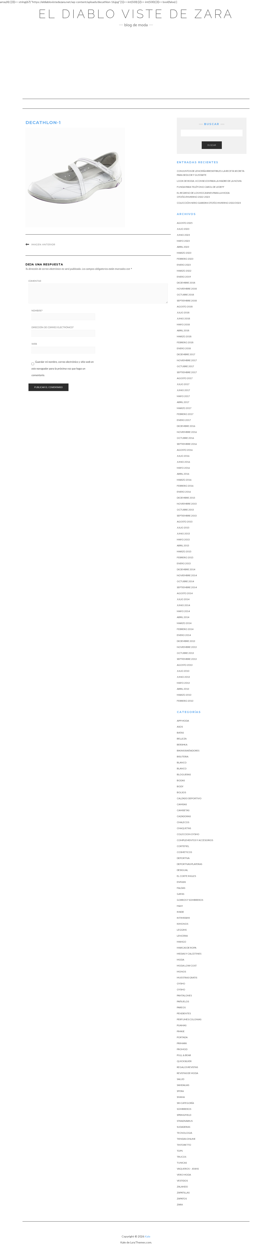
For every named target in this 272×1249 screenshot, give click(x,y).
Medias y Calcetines (189, 953)
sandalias (183, 1085)
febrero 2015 (185, 557)
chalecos (183, 822)
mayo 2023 (183, 240)
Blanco (182, 762)
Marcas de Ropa (186, 947)
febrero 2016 (185, 485)
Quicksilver (184, 1061)
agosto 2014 (185, 593)
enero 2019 (184, 276)
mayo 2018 (183, 324)
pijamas (181, 1025)
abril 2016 (183, 473)
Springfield (184, 1114)
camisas (182, 804)
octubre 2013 (185, 652)
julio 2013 (183, 670)
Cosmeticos (184, 852)
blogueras (184, 774)
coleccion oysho (188, 834)
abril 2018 (183, 330)
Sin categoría (185, 1102)
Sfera (180, 1091)
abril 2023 (183, 246)
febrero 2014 (185, 629)
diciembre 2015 (186, 497)
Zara (180, 1204)
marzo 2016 (184, 479)
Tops (180, 1150)
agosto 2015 (185, 521)
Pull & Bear (184, 1055)
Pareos (181, 1007)
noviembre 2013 (187, 647)
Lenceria (182, 935)
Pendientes (184, 1013)
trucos (181, 1156)
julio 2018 (183, 312)
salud (180, 1079)
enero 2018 (184, 348)
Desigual (182, 870)
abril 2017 (183, 402)
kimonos (182, 923)
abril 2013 (183, 688)
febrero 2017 (185, 414)
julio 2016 (183, 455)
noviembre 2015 (187, 503)
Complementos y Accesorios (195, 840)
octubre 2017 (185, 366)
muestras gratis (187, 977)
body (180, 786)
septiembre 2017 (187, 372)
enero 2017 (184, 420)
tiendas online (186, 1138)
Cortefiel (183, 846)
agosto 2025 (185, 222)
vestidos (182, 1180)
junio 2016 (183, 461)
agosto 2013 (185, 664)
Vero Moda (184, 1174)
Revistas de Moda (187, 1073)
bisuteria (182, 756)
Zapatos (182, 1198)
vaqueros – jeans (188, 1168)
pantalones (184, 995)
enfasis (181, 881)
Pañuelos (183, 1001)
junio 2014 (183, 605)
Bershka (182, 744)
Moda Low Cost (187, 965)
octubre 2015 (185, 509)
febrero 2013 (185, 700)
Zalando (182, 1186)
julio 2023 (183, 228)
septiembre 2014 (187, 587)
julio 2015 (183, 527)
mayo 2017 (183, 396)
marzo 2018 (184, 336)
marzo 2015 (184, 551)
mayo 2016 (183, 467)
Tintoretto (184, 1144)
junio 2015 (183, 533)
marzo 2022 (184, 270)
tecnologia (184, 1132)
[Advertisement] (136, 63)
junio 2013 (183, 676)
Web (34, 343)
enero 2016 (184, 491)
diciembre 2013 (186, 641)
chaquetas (184, 828)
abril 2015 (183, 545)
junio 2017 (183, 390)
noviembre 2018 (187, 288)
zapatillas (183, 1192)
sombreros (184, 1108)
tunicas (182, 1162)
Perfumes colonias (189, 1019)
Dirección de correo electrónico (52, 327)
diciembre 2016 (186, 425)
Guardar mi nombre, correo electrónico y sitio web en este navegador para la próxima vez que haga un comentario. (62, 368)
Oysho (181, 983)
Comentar (34, 281)
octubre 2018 (185, 294)
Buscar (211, 145)
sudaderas (183, 1126)
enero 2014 (184, 635)
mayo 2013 (183, 682)
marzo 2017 (184, 408)
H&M (180, 905)
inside (180, 911)
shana (181, 1096)
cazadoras (184, 816)
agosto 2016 (185, 449)
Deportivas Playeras (189, 864)
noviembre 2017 (187, 360)
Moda (180, 959)
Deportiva (183, 858)
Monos (181, 971)
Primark (182, 1043)
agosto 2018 (185, 306)
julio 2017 (183, 384)
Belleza (182, 738)
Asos (180, 726)
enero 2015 (184, 563)
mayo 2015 (183, 539)
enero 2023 (184, 264)
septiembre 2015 (187, 515)
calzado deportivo (189, 798)
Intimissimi (183, 917)
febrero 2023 (185, 258)
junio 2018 (183, 318)
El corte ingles (186, 875)
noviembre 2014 (187, 575)
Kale (147, 1236)
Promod (182, 1049)
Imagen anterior (43, 244)
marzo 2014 (184, 623)
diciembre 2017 (186, 354)
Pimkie (181, 1031)
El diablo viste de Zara (136, 14)
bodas (181, 780)
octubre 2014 (185, 581)
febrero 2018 (185, 342)
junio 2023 (183, 234)
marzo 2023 (184, 252)
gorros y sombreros (190, 899)
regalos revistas (187, 1067)
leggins (182, 929)
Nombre (37, 310)
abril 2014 (183, 617)
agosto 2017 (185, 378)
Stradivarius (185, 1120)
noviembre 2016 (187, 431)
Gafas (180, 893)
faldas (181, 887)
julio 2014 (183, 599)
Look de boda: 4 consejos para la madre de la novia (209, 180)
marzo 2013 (184, 694)
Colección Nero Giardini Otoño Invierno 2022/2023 (209, 202)
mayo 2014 (183, 611)
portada (182, 1037)
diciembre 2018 (186, 282)
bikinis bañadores (188, 750)
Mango (181, 941)
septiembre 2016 (187, 443)
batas (180, 732)
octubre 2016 (185, 437)
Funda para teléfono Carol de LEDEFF (200, 186)
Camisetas (183, 810)
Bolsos (181, 792)
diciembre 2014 (186, 569)
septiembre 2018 (187, 300)
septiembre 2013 (187, 658)
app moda (183, 720)
